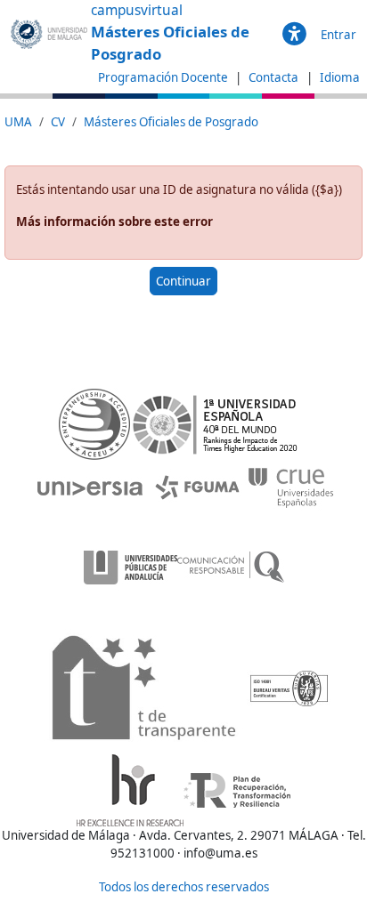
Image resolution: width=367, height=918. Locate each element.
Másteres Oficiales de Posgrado (171, 122)
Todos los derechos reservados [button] (184, 887)
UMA (18, 122)
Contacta (275, 77)
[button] (294, 34)
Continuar (183, 281)
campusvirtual (137, 10)
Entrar (338, 35)
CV (58, 122)
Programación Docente (163, 77)
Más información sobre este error (114, 221)
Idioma (340, 77)
